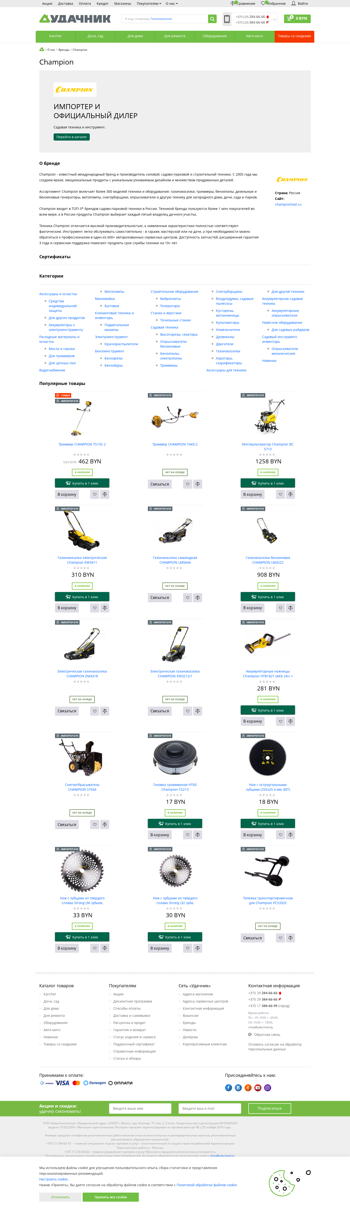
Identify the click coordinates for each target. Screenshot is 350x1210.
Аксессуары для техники (226, 370)
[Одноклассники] (248, 1087)
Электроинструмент (111, 336)
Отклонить (60, 1197)
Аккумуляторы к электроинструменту (66, 327)
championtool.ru (288, 204)
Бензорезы (114, 358)
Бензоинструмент (109, 351)
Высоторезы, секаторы (179, 334)
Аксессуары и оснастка (58, 294)
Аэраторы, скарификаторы (229, 360)
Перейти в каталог (71, 137)
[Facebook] (228, 1087)
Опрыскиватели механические (285, 351)
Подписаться (270, 1108)
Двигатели (224, 344)
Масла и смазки (62, 348)
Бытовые (112, 306)
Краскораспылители (121, 344)
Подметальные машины (117, 327)
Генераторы (170, 306)
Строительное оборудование (174, 291)
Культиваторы (227, 322)
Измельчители (228, 329)
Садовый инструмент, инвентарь (280, 339)
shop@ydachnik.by (222, 1156)
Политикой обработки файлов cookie (207, 1185)
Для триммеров (62, 356)
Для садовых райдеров (290, 329)
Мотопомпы (114, 291)
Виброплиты (170, 298)
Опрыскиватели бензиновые (173, 344)
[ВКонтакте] (238, 1087)
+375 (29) (250, 17)
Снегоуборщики (229, 291)
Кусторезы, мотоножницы (227, 313)
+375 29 (262, 993)
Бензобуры (114, 365)
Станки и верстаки (166, 313)
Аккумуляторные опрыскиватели (285, 313)
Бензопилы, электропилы (171, 355)
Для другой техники (288, 291)
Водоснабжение (52, 370)
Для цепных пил (62, 363)
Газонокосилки (228, 351)
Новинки (269, 360)
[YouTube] (257, 1087)
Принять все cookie (111, 1197)
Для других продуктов (67, 317)
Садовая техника (164, 327)
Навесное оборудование (282, 322)
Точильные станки (175, 320)
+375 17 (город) (269, 1005)
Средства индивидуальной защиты (63, 306)
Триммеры (169, 365)
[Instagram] (267, 1087)
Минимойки (105, 298)
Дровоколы (225, 336)
